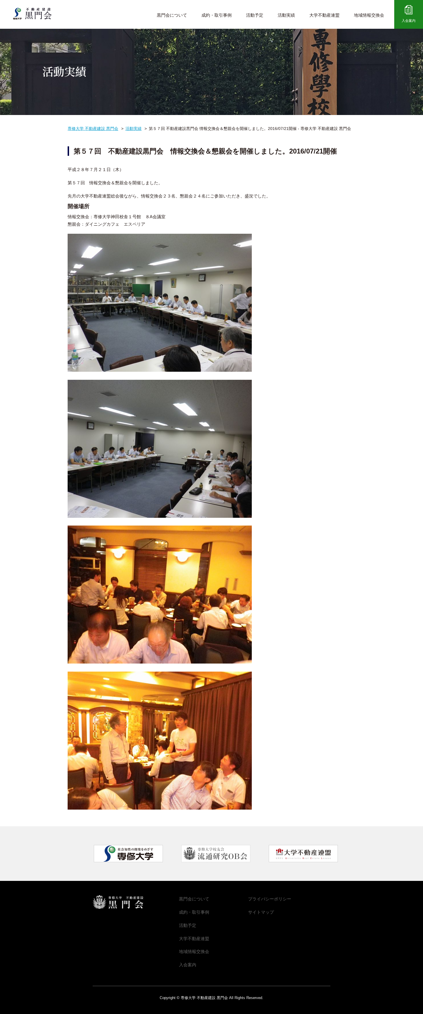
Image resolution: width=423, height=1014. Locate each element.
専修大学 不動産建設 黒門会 (37, 13)
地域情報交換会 (369, 15)
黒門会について (172, 15)
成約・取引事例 (216, 15)
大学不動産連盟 (324, 15)
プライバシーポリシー (269, 898)
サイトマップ (261, 912)
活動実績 (286, 15)
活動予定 (254, 15)
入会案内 (409, 21)
